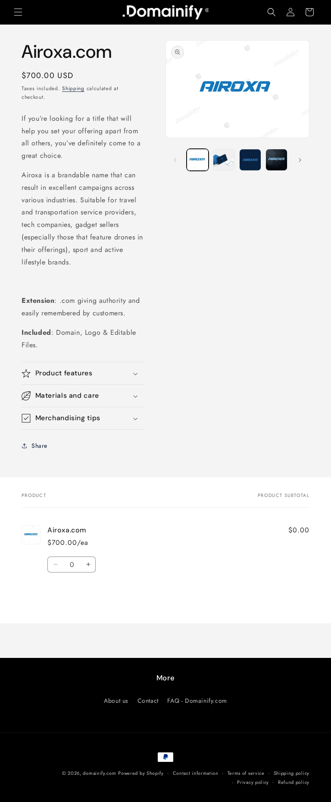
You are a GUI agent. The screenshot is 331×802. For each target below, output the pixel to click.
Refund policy (293, 782)
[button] (18, 12)
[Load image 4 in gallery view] (276, 160)
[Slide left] (175, 160)
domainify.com (99, 773)
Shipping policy (292, 773)
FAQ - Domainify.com (197, 700)
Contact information (196, 773)
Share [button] (39, 445)
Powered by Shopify (141, 773)
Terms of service (246, 773)
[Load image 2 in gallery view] (224, 160)
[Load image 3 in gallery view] (250, 160)
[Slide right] (299, 160)
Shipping (73, 88)
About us (116, 700)
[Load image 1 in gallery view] (198, 160)
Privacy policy (253, 782)
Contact (148, 700)
